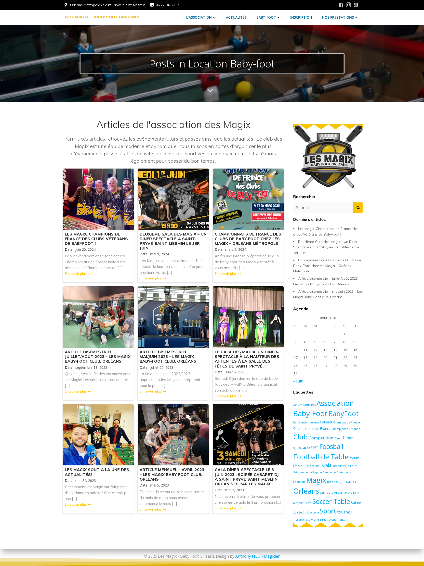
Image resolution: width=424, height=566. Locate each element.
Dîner (338, 438)
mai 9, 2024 (159, 254)
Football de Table (320, 456)
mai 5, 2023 (159, 485)
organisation (346, 481)
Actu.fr (297, 405)
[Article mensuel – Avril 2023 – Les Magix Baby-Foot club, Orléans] (173, 434)
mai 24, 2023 (85, 480)
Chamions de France (346, 422)
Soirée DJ (299, 512)
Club (300, 436)
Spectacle (312, 512)
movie (331, 482)
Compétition (321, 438)
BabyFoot (343, 413)
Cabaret (326, 422)
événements (337, 519)
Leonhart (299, 482)
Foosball (331, 446)
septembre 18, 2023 (91, 367)
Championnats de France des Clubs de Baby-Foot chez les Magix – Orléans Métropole (327, 265)
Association (335, 403)
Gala (326, 465)
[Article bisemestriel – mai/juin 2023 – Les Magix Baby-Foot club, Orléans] (173, 316)
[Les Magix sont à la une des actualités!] (98, 434)
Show (308, 503)
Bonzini (303, 422)
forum (354, 458)
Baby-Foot (266, 17)
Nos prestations (338, 17)
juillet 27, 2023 (161, 367)
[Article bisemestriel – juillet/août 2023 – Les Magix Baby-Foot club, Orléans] (98, 316)
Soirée (356, 502)
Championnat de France (312, 428)
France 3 (299, 466)
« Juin (298, 381)
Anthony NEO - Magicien (257, 556)
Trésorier (299, 519)
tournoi (344, 512)
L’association (199, 17)
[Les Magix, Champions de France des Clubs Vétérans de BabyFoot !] (98, 198)
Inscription (301, 17)
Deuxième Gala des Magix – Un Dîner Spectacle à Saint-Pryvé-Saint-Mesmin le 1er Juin (326, 247)
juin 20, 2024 (85, 249)
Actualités (236, 17)
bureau (314, 422)
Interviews (338, 466)
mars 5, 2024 (235, 249)
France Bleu (313, 466)
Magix (316, 480)
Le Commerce (342, 472)
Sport (328, 511)
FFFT (314, 448)
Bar (295, 422)
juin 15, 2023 (235, 372)
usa (308, 519)
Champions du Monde (345, 429)
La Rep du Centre (320, 472)
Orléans (306, 491)
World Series (319, 519)
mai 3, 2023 (234, 489)
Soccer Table (331, 501)
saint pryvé (328, 492)
